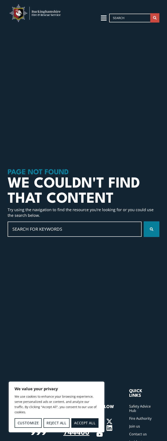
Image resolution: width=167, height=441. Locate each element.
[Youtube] (99, 434)
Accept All (84, 423)
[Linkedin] (109, 428)
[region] (56, 407)
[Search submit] (154, 18)
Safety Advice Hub (140, 408)
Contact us (138, 434)
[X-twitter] (109, 421)
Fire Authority (140, 418)
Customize (28, 423)
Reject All (57, 423)
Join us (134, 426)
